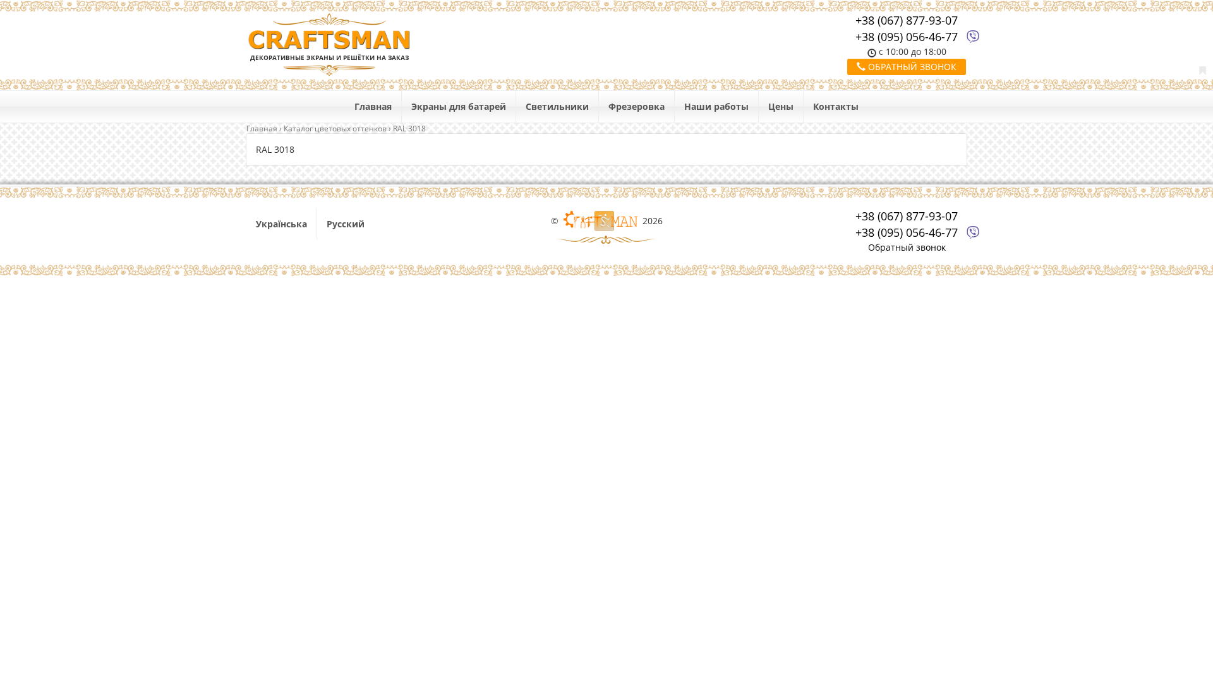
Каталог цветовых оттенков (335, 128)
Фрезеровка (636, 106)
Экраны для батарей (458, 106)
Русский (346, 224)
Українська (281, 224)
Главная (373, 106)
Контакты (836, 106)
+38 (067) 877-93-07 (906, 20)
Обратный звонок (911, 67)
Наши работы (716, 106)
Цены (781, 106)
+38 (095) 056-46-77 (906, 36)
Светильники (557, 106)
